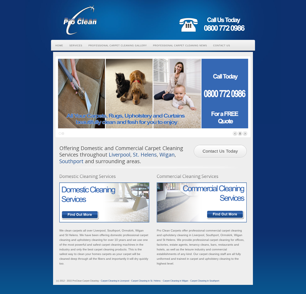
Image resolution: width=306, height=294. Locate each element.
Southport (71, 161)
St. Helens (145, 154)
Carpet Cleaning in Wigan (175, 280)
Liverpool (119, 154)
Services (75, 45)
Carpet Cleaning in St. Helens (146, 280)
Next (245, 133)
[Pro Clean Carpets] (80, 19)
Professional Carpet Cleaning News (180, 45)
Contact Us (221, 45)
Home (59, 45)
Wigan (167, 154)
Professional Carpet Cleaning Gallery (117, 45)
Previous (235, 133)
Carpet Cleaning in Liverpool (115, 280)
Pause (240, 133)
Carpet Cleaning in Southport (204, 280)
